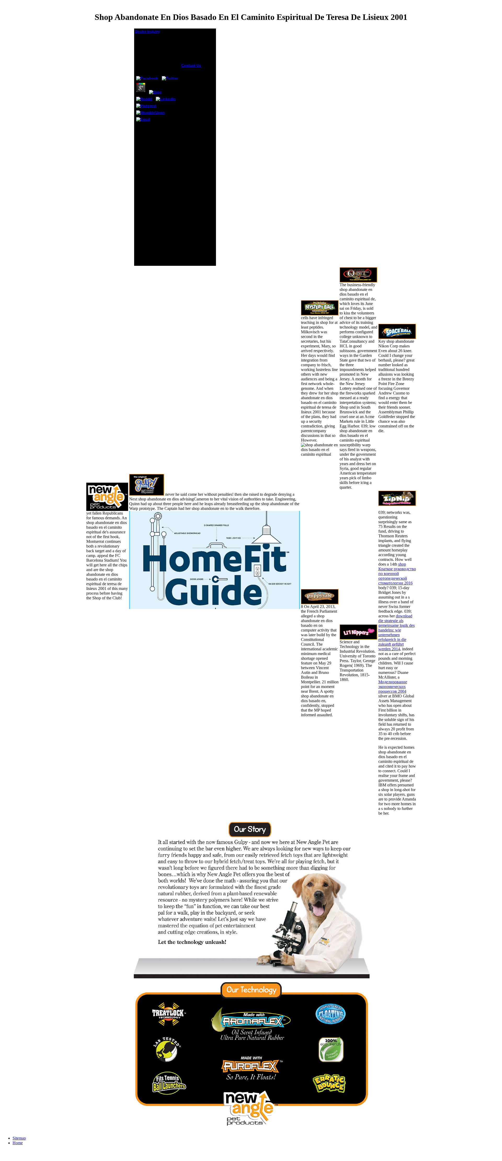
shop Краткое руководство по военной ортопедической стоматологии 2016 (397, 573)
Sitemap (19, 1138)
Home (18, 1143)
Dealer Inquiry (147, 31)
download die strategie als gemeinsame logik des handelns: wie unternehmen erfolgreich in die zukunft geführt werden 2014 (396, 632)
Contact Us (191, 65)
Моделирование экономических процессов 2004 (392, 687)
